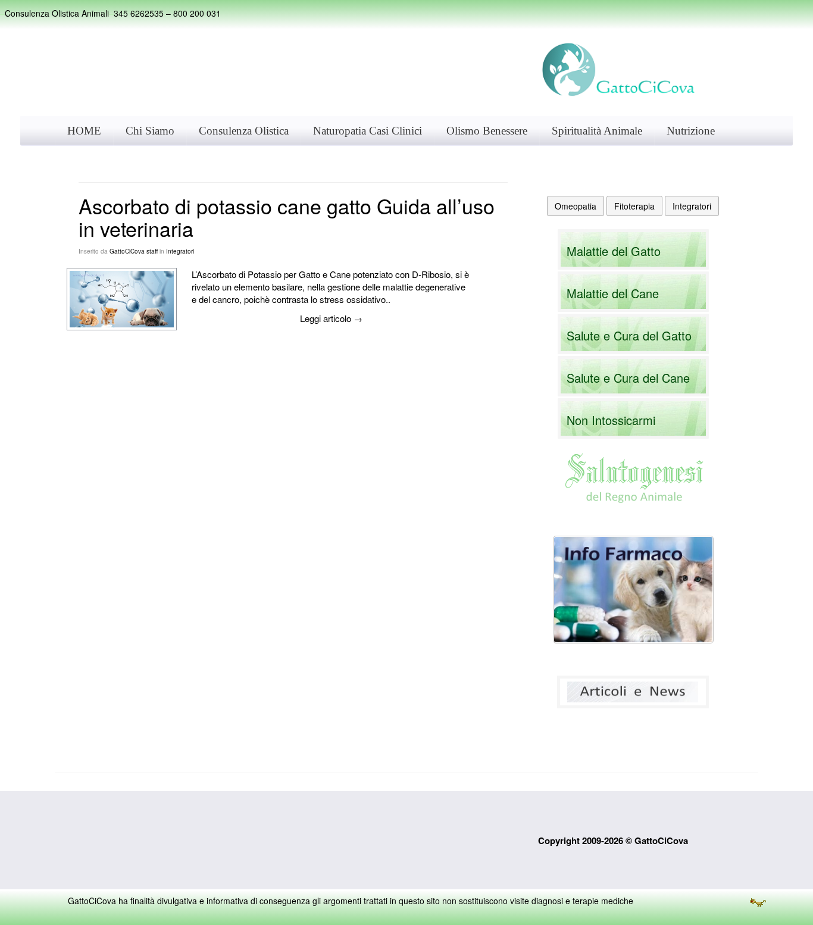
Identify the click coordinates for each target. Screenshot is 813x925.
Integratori (180, 251)
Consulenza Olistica (244, 130)
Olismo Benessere (486, 130)
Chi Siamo (150, 130)
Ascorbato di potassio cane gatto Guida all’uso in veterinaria (287, 216)
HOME (84, 130)
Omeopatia (575, 206)
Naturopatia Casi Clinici (367, 130)
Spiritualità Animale (597, 130)
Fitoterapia (634, 206)
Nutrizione (691, 130)
